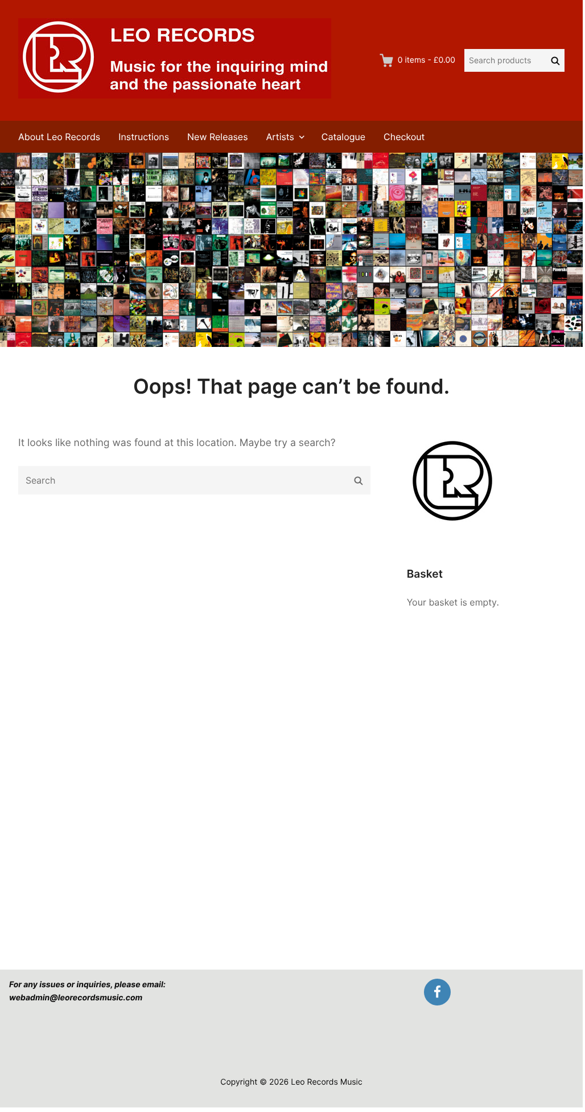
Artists (280, 136)
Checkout (404, 136)
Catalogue (343, 136)
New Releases (217, 136)
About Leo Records (59, 136)
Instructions (143, 136)
